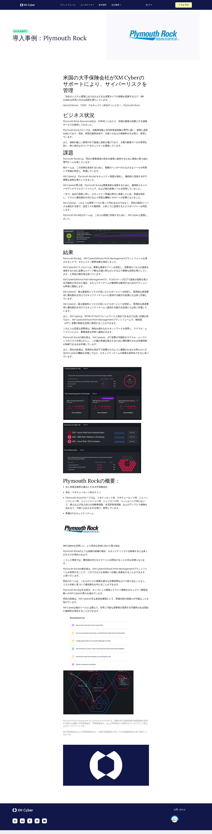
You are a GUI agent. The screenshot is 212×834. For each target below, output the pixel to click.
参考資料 (102, 5)
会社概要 (115, 5)
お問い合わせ (180, 809)
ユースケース (86, 5)
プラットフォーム (68, 5)
